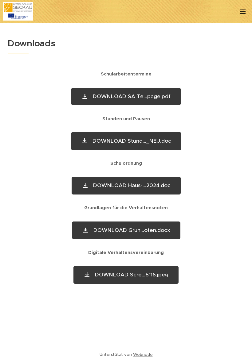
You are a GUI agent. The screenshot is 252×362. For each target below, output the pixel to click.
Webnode (143, 354)
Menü (243, 11)
